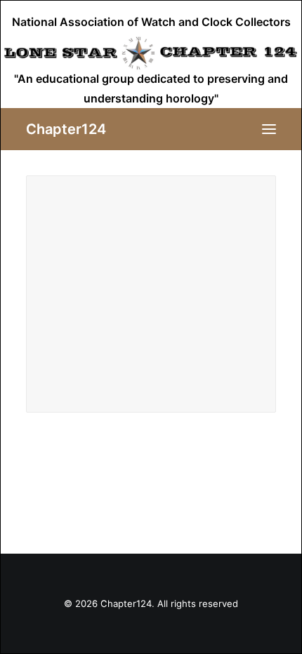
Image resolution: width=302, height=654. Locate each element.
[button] (269, 129)
